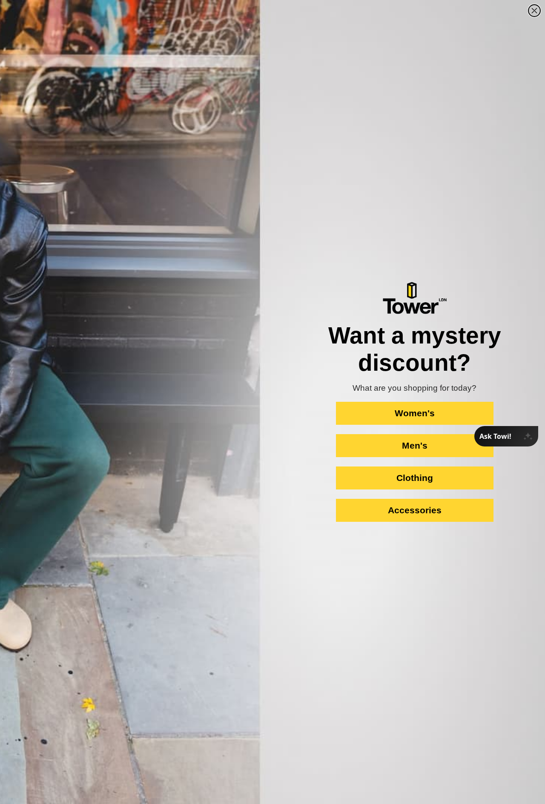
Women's (415, 413)
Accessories (415, 510)
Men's (414, 445)
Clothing (414, 478)
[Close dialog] (534, 11)
